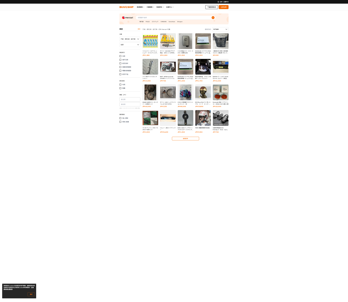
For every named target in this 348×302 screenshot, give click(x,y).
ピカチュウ (155, 21)
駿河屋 (142, 21)
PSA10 (148, 21)
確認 (31, 294)
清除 (139, 29)
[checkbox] (120, 56)
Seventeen (172, 21)
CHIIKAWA (164, 21)
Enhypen (180, 21)
